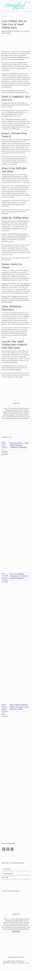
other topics (17, 375)
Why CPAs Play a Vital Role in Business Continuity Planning (19, 445)
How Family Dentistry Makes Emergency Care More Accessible (19, 707)
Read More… (16, 931)
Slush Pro (19, 961)
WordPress (21, 963)
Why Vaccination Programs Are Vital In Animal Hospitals (19, 576)
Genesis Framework (9, 963)
